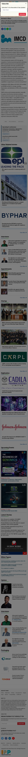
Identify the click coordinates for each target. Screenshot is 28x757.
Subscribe (22, 14)
